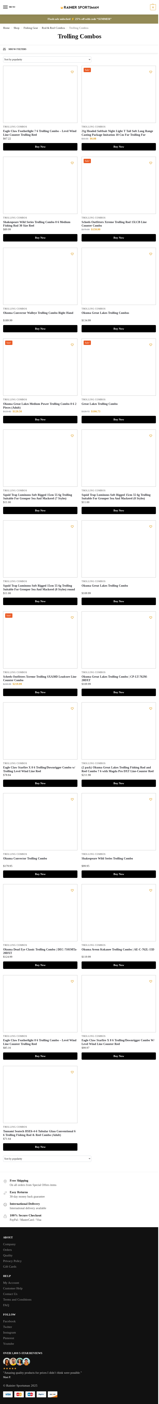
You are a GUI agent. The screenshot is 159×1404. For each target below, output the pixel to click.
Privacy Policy (12, 1261)
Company (9, 1244)
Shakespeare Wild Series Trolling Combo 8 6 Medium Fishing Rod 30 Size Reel (36, 224)
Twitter (7, 1327)
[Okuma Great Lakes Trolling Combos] (119, 276)
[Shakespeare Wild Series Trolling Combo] (119, 821)
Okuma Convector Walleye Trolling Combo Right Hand (38, 312)
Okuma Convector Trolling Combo (25, 858)
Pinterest (8, 1338)
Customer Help (13, 1288)
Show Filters (17, 49)
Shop (16, 28)
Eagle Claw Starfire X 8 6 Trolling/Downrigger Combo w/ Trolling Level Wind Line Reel (39, 769)
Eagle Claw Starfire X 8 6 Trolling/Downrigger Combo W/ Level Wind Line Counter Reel (118, 1042)
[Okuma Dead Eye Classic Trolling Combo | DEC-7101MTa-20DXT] (40, 912)
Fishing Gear (31, 28)
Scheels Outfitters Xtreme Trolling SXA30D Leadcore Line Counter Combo (39, 678)
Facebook (9, 1321)
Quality (8, 1255)
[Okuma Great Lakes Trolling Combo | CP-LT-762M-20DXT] (119, 640)
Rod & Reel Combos (53, 28)
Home (6, 28)
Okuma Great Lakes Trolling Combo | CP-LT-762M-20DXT (115, 678)
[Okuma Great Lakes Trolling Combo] (119, 549)
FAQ (6, 1305)
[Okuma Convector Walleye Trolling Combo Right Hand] (40, 276)
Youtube (8, 1343)
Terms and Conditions (17, 1299)
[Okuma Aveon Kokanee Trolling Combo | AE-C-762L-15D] (119, 912)
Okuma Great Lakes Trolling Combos (105, 312)
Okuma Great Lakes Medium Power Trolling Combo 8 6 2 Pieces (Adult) (39, 405)
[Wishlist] (72, 72)
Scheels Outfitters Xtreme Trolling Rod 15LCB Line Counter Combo (114, 224)
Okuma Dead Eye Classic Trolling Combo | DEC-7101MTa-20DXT (40, 951)
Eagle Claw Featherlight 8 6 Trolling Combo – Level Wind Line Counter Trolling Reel (39, 1042)
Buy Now (40, 146)
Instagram (9, 1332)
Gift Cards (9, 1266)
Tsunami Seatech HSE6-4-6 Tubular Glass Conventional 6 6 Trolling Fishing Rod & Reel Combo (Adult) (39, 1133)
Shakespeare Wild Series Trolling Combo (107, 858)
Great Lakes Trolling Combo (100, 403)
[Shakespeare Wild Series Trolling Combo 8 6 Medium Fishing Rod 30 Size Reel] (40, 185)
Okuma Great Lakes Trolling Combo (105, 585)
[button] (152, 7)
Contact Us (10, 1294)
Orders (7, 1249)
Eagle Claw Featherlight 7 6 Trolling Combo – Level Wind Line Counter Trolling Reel (39, 133)
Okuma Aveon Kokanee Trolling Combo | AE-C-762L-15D (118, 949)
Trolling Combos (15, 127)
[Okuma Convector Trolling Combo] (40, 821)
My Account (11, 1282)
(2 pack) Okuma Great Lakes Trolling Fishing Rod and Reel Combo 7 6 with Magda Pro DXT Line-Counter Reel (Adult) (118, 771)
